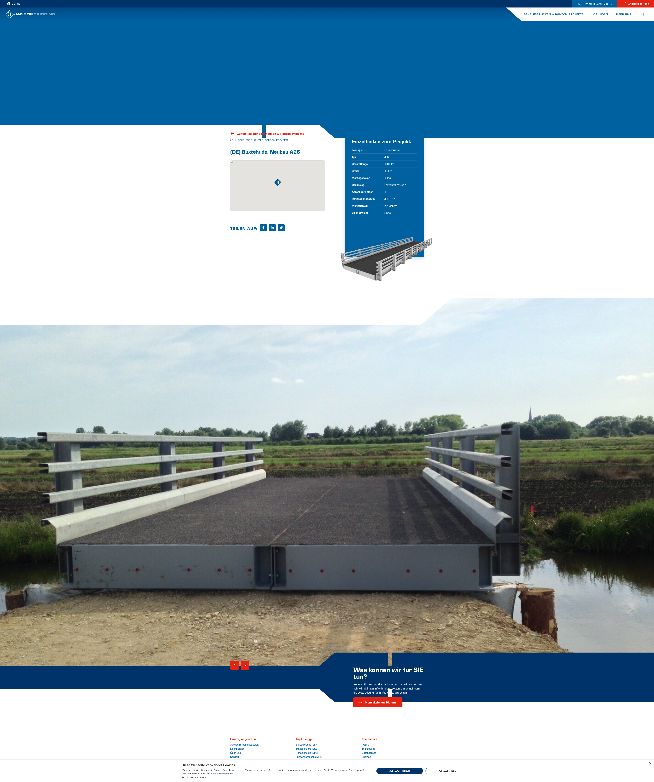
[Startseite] (231, 140)
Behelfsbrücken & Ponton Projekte (553, 14)
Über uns (624, 14)
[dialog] (327, 771)
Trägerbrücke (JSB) (307, 748)
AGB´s (365, 744)
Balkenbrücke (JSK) (307, 744)
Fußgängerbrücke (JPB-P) (310, 756)
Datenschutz (369, 752)
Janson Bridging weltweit (244, 744)
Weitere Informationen (222, 773)
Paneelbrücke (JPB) (307, 752)
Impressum (368, 748)
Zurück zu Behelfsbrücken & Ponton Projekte (270, 133)
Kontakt (234, 756)
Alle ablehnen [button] (447, 770)
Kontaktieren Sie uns (381, 702)
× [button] (650, 763)
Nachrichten (237, 748)
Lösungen (600, 14)
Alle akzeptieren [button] (400, 770)
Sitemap (366, 756)
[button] (275, 777)
